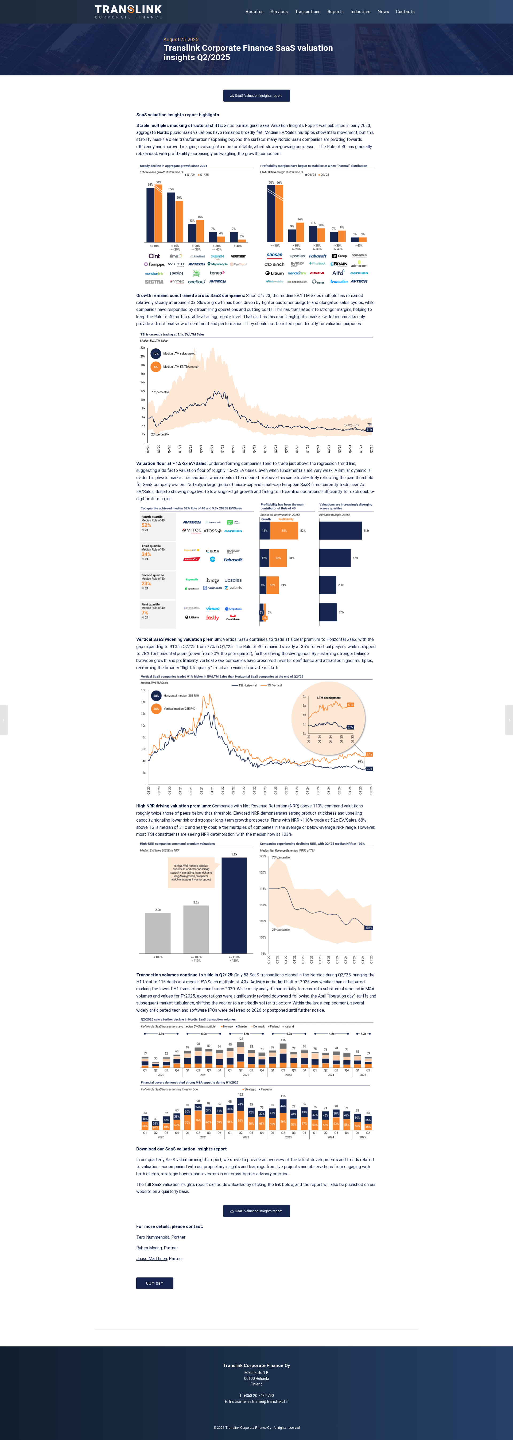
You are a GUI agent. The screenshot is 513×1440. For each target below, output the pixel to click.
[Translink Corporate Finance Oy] (128, 12)
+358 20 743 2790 (258, 1395)
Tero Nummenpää (152, 1237)
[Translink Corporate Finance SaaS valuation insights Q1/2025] (4, 720)
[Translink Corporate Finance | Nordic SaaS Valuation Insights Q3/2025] (509, 720)
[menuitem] (254, 12)
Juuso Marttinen (151, 1258)
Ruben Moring (149, 1247)
